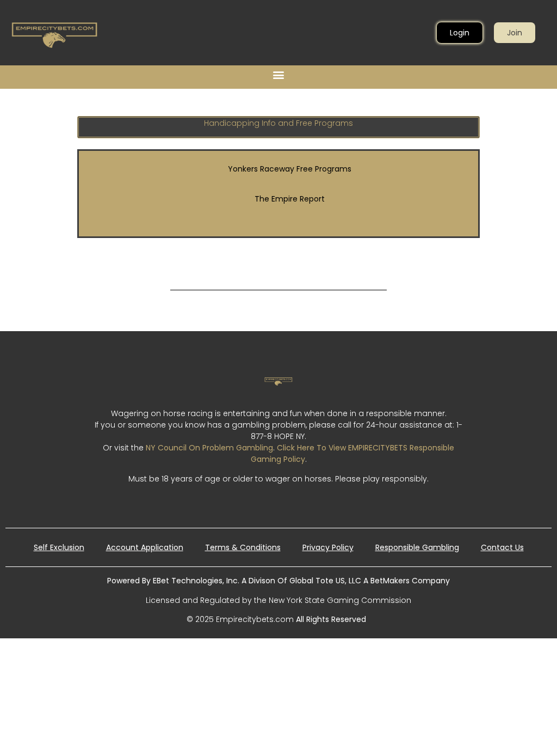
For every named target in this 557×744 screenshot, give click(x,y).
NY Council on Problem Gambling (209, 447)
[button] (279, 74)
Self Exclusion (59, 547)
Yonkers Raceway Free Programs (289, 168)
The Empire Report (290, 198)
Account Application (144, 547)
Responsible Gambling (417, 547)
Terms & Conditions (243, 547)
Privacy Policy (328, 547)
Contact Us (502, 547)
